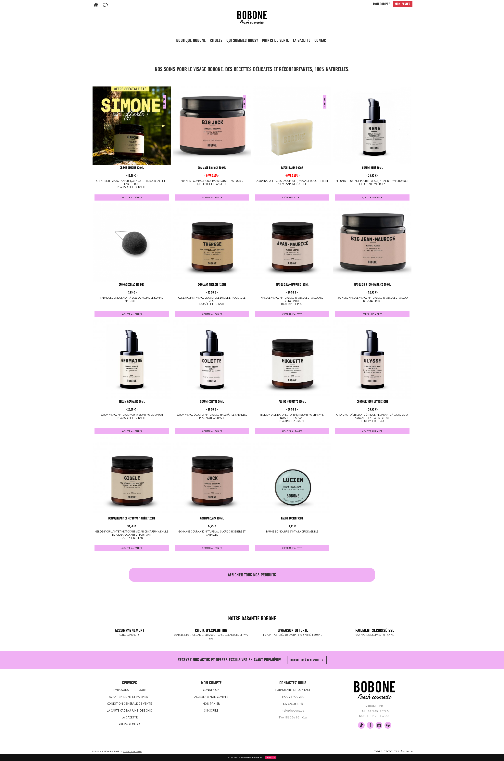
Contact (321, 40)
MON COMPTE (381, 4)
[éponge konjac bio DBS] (131, 243)
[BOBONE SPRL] (252, 17)
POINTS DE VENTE (275, 40)
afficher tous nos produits (252, 575)
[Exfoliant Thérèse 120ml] (212, 243)
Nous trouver (293, 696)
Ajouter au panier (131, 197)
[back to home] (96, 5)
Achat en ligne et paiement (129, 696)
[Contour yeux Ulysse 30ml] (372, 359)
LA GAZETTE (301, 40)
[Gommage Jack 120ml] (212, 476)
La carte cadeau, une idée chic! (129, 710)
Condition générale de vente (129, 703)
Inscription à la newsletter (306, 660)
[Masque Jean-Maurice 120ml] (292, 243)
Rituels (216, 40)
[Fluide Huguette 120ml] (292, 359)
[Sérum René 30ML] (372, 125)
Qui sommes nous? (242, 40)
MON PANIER (402, 4)
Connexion (211, 690)
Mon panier (211, 703)
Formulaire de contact (292, 690)
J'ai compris (270, 757)
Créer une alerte (292, 197)
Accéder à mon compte (211, 696)
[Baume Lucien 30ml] (292, 476)
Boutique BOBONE (191, 40)
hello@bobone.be (293, 710)
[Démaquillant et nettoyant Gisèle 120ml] (131, 476)
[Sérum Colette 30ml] (212, 359)
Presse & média (129, 724)
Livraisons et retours (129, 690)
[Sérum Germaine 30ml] (131, 359)
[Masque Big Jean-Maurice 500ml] (372, 243)
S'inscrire (211, 710)
